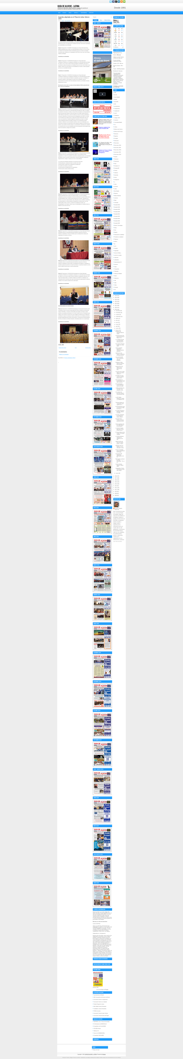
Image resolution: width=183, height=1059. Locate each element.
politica (115, 241)
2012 (116, 487)
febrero (117, 330)
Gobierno (116, 172)
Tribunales (116, 271)
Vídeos (70, 12)
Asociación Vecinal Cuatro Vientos (101, 1013)
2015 (116, 481)
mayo (117, 324)
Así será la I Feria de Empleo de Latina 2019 (120, 345)
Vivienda (116, 287)
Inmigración (116, 179)
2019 (116, 309)
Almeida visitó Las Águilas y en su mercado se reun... (120, 446)
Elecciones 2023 (117, 154)
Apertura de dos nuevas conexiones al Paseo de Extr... (120, 354)
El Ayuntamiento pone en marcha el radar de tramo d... (120, 407)
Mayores (116, 193)
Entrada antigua (88, 347)
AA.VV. (115, 94)
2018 (116, 476)
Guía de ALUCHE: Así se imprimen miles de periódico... (119, 359)
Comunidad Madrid (118, 122)
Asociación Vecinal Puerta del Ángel (101, 1015)
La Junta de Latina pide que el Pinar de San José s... (120, 429)
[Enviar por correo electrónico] (59, 344)
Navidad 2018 (117, 207)
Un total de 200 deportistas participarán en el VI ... (120, 455)
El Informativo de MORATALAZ (100, 1023)
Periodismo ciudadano (118, 236)
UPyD (115, 275)
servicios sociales (118, 255)
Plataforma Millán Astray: (105, 121)
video (115, 282)
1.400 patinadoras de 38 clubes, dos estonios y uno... (120, 389)
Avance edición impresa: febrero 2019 (119, 465)
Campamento (117, 108)
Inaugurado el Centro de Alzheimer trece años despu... (120, 469)
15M (115, 92)
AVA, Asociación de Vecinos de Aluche (102, 997)
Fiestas (115, 170)
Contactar (91, 12)
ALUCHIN (116, 101)
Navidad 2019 (117, 209)
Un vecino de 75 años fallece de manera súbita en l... (120, 372)
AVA (115, 104)
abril (117, 326)
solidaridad (116, 259)
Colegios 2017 (117, 117)
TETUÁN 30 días (97, 1028)
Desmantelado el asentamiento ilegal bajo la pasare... (120, 381)
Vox (115, 289)
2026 (116, 295)
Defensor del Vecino (118, 129)
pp (114, 243)
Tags (101, 20)
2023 (116, 301)
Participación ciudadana (119, 234)
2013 (116, 485)
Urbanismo (116, 278)
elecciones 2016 (117, 147)
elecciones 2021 (117, 152)
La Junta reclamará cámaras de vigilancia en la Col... (120, 438)
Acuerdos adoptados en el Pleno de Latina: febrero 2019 (73, 17)
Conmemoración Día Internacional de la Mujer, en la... (120, 336)
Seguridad (116, 250)
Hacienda (116, 175)
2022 (116, 303)
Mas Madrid (116, 191)
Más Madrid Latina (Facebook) (100, 1006)
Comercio (116, 120)
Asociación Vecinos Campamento (101, 999)
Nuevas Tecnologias (118, 225)
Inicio (59, 12)
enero (117, 473)
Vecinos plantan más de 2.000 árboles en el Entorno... (120, 425)
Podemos (116, 239)
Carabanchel (116, 110)
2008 (116, 495)
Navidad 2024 (117, 220)
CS (114, 124)
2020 (116, 307)
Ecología (116, 138)
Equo (115, 163)
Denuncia (116, 133)
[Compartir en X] (61, 344)
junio (117, 322)
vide (115, 280)
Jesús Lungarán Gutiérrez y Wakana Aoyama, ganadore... (120, 349)
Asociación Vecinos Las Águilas (100, 1001)
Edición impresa (84, 12)
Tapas (115, 266)
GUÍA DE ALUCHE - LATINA (68, 6)
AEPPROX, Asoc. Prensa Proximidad (101, 1021)
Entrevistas (116, 161)
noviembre (118, 312)
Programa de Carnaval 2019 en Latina (120, 332)
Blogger (106, 989)
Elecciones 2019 (117, 149)
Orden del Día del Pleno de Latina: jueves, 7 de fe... (120, 442)
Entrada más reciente (62, 347)
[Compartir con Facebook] (63, 344)
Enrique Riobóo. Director (118, 509)
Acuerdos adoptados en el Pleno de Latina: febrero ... (120, 415)
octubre (117, 314)
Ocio (115, 230)
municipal (116, 202)
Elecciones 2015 (117, 145)
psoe (115, 246)
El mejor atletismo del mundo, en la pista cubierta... (120, 433)
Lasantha (78, 1057)
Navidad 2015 (117, 204)
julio (117, 320)
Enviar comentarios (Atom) (69, 357)
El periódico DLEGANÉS (99, 1035)
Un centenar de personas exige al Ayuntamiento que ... (120, 394)
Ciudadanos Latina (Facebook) (100, 1008)
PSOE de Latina (97, 1011)
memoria (116, 197)
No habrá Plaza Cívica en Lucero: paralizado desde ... (120, 420)
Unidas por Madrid (118, 273)
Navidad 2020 (117, 211)
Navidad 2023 (117, 218)
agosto (117, 318)
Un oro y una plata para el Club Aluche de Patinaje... (120, 450)
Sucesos (116, 264)
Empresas (116, 159)
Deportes (76, 12)
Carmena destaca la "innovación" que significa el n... (120, 403)
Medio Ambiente (117, 195)
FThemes (67, 1057)
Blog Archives (107, 20)
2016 (116, 479)
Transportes (116, 269)
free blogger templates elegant (100, 1057)
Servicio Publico (117, 252)
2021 (116, 305)
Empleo (115, 156)
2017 (116, 478)
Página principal (96, 1049)
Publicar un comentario (64, 354)
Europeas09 (116, 168)
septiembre (118, 316)
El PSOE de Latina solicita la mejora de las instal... (120, 376)
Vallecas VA (96, 1030)
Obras (115, 227)
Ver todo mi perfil (117, 541)
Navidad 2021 (117, 214)
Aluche (115, 99)
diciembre (118, 310)
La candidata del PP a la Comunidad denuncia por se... (120, 340)
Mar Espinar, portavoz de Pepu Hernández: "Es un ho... (120, 460)
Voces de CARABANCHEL (99, 1033)
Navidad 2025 (117, 223)
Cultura (65, 12)
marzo (117, 328)
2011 (116, 489)
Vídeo (115, 285)
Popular (95, 20)
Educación (116, 140)
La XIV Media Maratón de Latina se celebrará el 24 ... (120, 399)
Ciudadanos (116, 115)
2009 (116, 493)
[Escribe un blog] (60, 344)
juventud (116, 186)
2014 (116, 483)
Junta (63, 20)
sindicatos (116, 257)
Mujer (115, 200)
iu (114, 181)
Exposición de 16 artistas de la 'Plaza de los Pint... (119, 368)
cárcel (115, 113)
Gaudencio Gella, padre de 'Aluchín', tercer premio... (120, 363)
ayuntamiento (117, 106)
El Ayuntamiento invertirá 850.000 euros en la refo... (120, 385)
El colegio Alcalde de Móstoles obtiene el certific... (120, 411)
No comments (67, 20)
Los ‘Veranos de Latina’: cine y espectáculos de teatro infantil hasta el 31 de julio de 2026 (105, 144)
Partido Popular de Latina (99, 1004)
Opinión (115, 232)
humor (115, 177)
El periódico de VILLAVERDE (100, 1026)
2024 (116, 299)
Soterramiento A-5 (118, 262)
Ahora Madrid (117, 97)
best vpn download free (110, 1057)
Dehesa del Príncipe (118, 131)
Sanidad (116, 248)
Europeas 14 (116, 165)
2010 (116, 491)
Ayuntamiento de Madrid (99, 994)
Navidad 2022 (117, 216)
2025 (116, 297)
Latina (115, 188)
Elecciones (116, 143)
